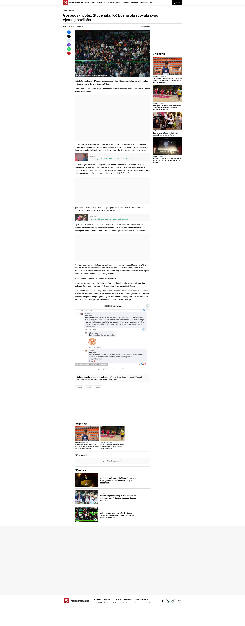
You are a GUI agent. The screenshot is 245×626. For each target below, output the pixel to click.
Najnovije (160, 53)
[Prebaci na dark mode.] (162, 2)
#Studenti (88, 387)
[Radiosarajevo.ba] (76, 600)
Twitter (138, 377)
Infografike (144, 2)
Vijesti (87, 2)
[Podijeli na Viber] (69, 45)
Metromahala (101, 2)
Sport (118, 2)
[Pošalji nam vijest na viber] (173, 601)
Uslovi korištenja (142, 600)
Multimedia (134, 2)
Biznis (93, 2)
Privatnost (128, 600)
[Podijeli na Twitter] (69, 36)
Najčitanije (81, 423)
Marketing (97, 600)
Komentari (81, 455)
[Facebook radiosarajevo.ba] (162, 601)
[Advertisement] (112, 118)
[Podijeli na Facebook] (69, 32)
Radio (151, 2)
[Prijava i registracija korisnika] (170, 2)
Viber (110, 379)
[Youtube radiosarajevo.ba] (178, 601)
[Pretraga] (166, 2)
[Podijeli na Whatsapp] (69, 49)
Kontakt (118, 600)
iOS (119, 377)
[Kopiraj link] (69, 53)
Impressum (108, 600)
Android (114, 377)
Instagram (89, 379)
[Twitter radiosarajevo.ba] (168, 601)
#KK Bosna (79, 387)
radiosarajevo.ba (110, 603)
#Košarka (98, 387)
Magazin (111, 2)
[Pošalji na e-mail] (69, 40)
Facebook (80, 379)
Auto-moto (125, 2)
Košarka (71, 11)
